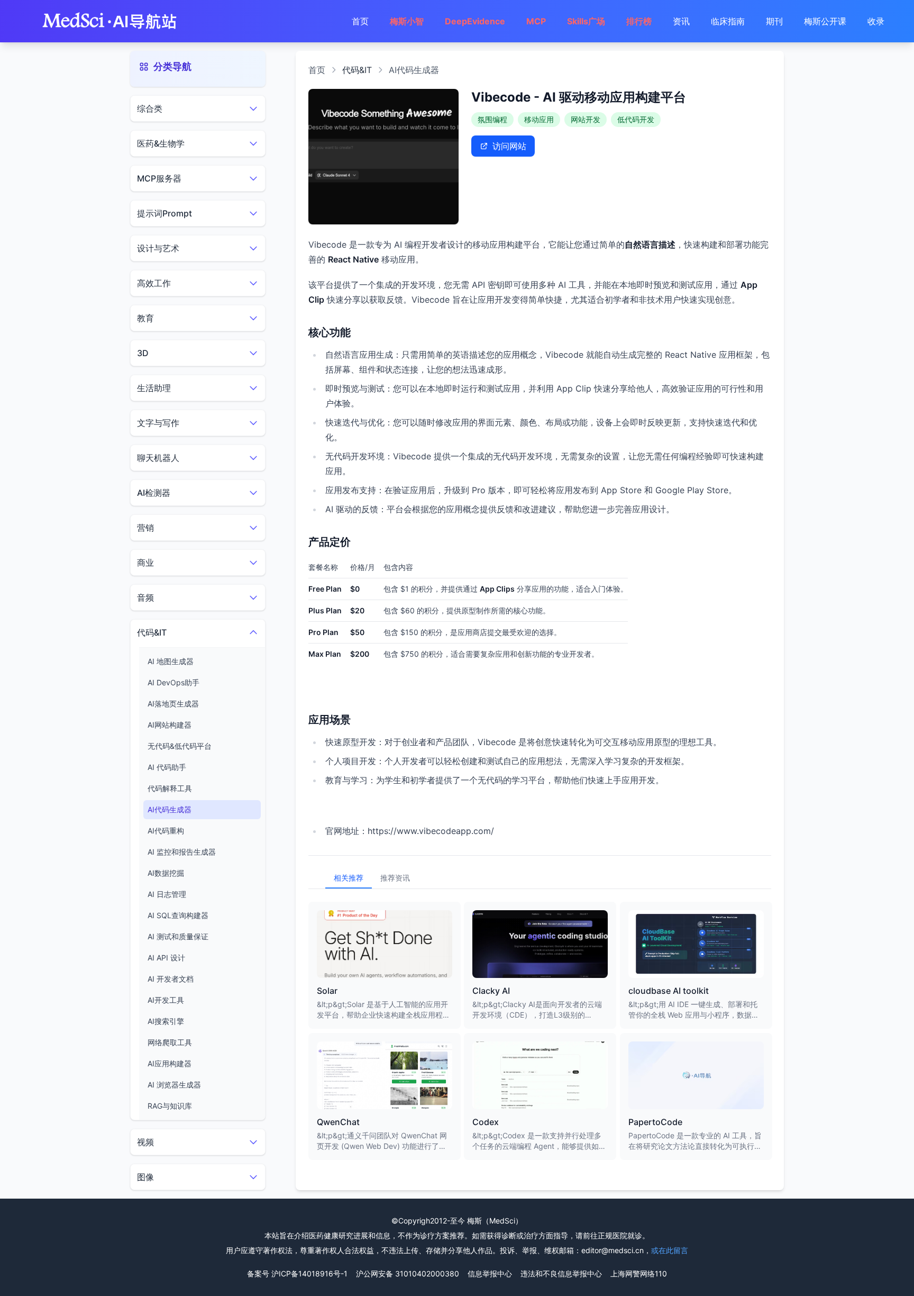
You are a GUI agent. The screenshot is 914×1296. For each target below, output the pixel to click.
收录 (875, 21)
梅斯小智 (407, 21)
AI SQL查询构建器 (178, 915)
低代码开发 (635, 119)
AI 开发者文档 (171, 978)
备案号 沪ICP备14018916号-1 (297, 1273)
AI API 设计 (166, 957)
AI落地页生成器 (173, 703)
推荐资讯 (395, 877)
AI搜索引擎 (166, 1021)
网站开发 (585, 119)
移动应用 (539, 119)
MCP (536, 21)
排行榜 (639, 21)
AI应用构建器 (169, 1063)
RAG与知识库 (170, 1105)
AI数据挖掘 (166, 872)
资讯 (681, 21)
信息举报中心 (490, 1273)
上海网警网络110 (638, 1273)
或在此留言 (669, 1250)
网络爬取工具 (170, 1042)
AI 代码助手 (167, 767)
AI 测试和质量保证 (178, 936)
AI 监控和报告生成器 (182, 851)
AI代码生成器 (169, 809)
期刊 (774, 21)
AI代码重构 (166, 830)
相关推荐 (348, 877)
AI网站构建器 (169, 724)
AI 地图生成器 (171, 661)
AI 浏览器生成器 (174, 1084)
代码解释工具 (170, 788)
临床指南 (728, 21)
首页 (360, 21)
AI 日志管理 (167, 894)
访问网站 (509, 146)
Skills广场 (586, 21)
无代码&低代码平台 (180, 745)
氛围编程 (492, 119)
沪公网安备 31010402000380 (407, 1273)
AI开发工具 (166, 999)
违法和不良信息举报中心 (561, 1273)
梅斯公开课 (825, 21)
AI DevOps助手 (173, 682)
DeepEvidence (475, 21)
